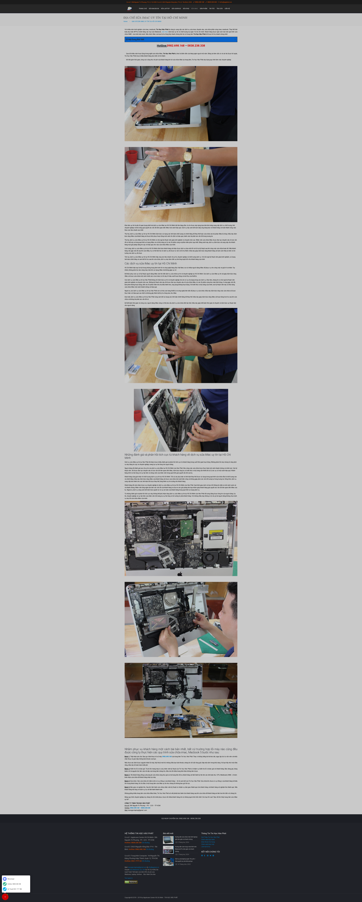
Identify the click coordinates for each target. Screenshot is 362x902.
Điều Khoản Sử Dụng (208, 842)
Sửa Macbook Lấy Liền (137, 870)
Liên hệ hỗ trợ (205, 847)
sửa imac (165, 32)
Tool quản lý (129, 878)
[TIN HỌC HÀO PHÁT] (130, 8)
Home (125, 21)
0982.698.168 (199, 2)
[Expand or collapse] (235, 39)
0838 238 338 (212, 2)
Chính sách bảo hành (208, 839)
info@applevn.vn (226, 2)
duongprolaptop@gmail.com (137, 867)
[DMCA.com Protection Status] (131, 883)
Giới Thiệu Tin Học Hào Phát (210, 837)
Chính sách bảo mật (207, 844)
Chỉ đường (146, 843)
